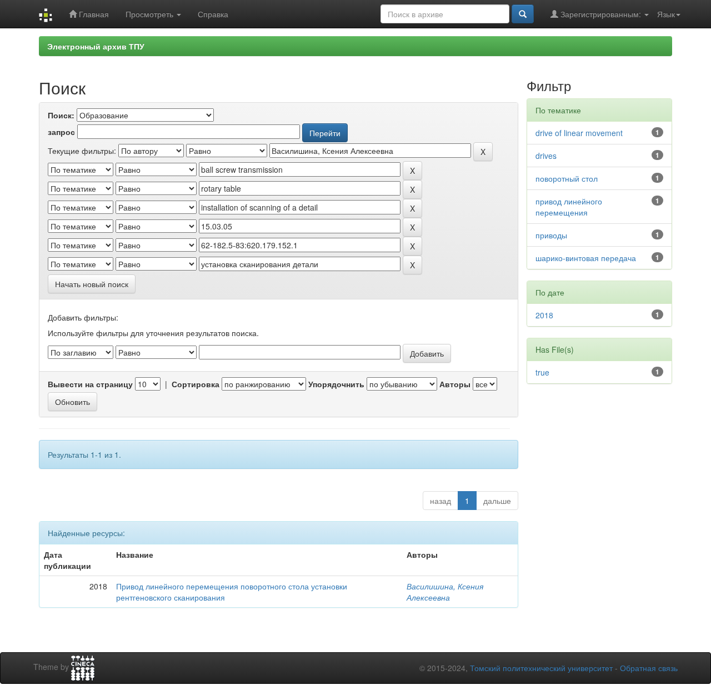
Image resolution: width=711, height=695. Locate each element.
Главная (93, 13)
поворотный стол (566, 178)
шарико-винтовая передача (585, 257)
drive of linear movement (579, 132)
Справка (213, 13)
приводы (551, 235)
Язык (666, 13)
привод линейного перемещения (568, 207)
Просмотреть (151, 13)
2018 (544, 315)
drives (546, 155)
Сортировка (195, 383)
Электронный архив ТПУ (95, 46)
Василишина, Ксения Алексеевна (445, 592)
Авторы (454, 383)
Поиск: (61, 115)
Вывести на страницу (90, 383)
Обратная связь (649, 667)
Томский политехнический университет (541, 667)
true (542, 372)
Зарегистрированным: (600, 13)
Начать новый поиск (91, 283)
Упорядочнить (336, 383)
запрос (61, 131)
